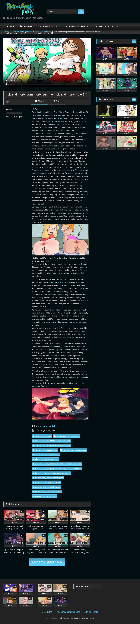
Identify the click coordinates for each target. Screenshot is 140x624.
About (40, 101)
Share (59, 101)
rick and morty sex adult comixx (47, 487)
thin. (42, 267)
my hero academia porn (68, 612)
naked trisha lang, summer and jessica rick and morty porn (58, 464)
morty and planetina (43, 436)
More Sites (47, 612)
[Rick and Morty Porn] (21, 9)
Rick (42, 112)
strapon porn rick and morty (45, 496)
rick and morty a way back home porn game (52, 441)
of (59, 121)
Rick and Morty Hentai (75, 26)
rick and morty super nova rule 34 (48, 492)
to (60, 118)
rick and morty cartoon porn (106, 26)
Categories (27, 26)
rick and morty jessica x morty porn (49, 478)
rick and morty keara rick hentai (47, 482)
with (46, 170)
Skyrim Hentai (91, 612)
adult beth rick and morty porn (46, 459)
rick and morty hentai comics (74, 450)
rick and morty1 (47, 426)
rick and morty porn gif (16, 33)
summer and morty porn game (47, 455)
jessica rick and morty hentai (68, 436)
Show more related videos (47, 561)
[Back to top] (132, 616)
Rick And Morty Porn (49, 26)
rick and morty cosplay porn (46, 450)
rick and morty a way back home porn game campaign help (58, 468)
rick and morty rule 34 (43, 33)
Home (11, 26)
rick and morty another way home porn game (52, 473)
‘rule (59, 282)
